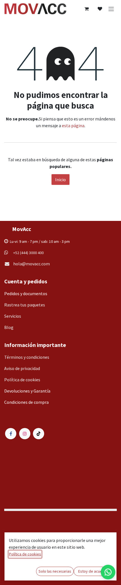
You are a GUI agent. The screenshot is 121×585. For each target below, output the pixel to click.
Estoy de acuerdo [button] (93, 571)
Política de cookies (25, 554)
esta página (73, 125)
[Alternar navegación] (111, 9)
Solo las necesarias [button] (55, 571)
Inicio (60, 179)
